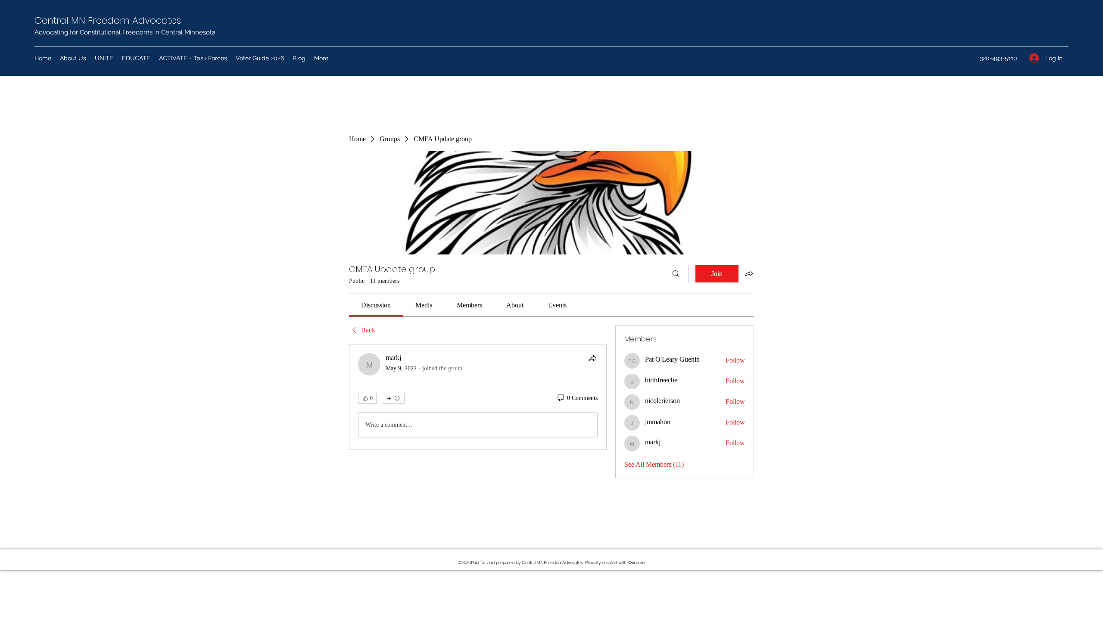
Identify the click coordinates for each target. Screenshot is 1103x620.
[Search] (676, 273)
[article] (478, 397)
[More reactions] (393, 398)
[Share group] (749, 273)
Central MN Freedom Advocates (107, 20)
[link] (376, 305)
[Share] (592, 358)
